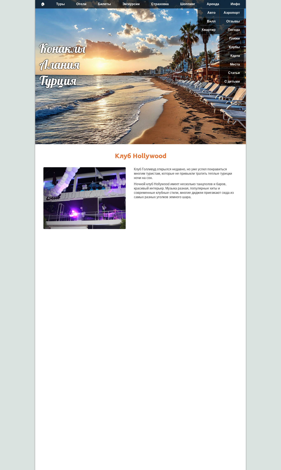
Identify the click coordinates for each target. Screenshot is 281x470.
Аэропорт (232, 12)
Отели (81, 4)
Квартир (209, 30)
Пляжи (234, 38)
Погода (234, 30)
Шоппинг (187, 4)
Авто (211, 12)
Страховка (160, 4)
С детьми (232, 81)
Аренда (213, 4)
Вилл (211, 21)
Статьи (234, 73)
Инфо (235, 4)
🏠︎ (43, 4)
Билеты (104, 4)
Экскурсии (131, 4)
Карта (235, 55)
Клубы (234, 47)
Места (235, 64)
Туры (60, 4)
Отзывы (233, 21)
